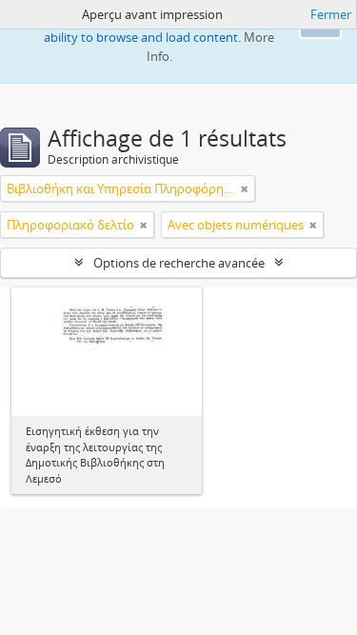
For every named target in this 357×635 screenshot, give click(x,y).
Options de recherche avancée (179, 262)
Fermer (330, 14)
